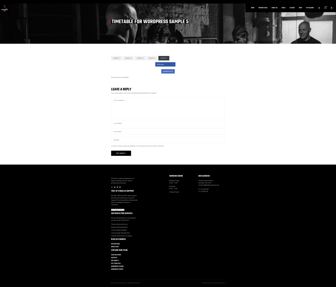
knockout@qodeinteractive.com (208, 185)
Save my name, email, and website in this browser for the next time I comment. (138, 146)
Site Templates (116, 263)
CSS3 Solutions (116, 255)
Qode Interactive (121, 283)
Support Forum (116, 200)
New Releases (115, 244)
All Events (160, 64)
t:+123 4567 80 (203, 191)
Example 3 (140, 58)
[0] (325, 7)
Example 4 (152, 58)
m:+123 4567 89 (203, 189)
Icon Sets (114, 257)
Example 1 (116, 58)
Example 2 (128, 58)
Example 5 (164, 58)
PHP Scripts (115, 260)
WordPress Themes (117, 269)
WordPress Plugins (117, 266)
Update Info (115, 247)
